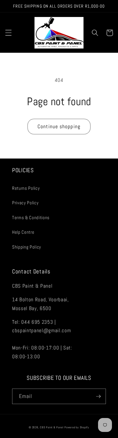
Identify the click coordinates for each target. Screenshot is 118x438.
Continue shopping (59, 126)
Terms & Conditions (31, 218)
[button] (8, 32)
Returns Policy (26, 188)
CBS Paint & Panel (51, 427)
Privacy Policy (25, 203)
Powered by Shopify (76, 427)
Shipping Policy (26, 247)
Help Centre (23, 232)
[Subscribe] (98, 396)
